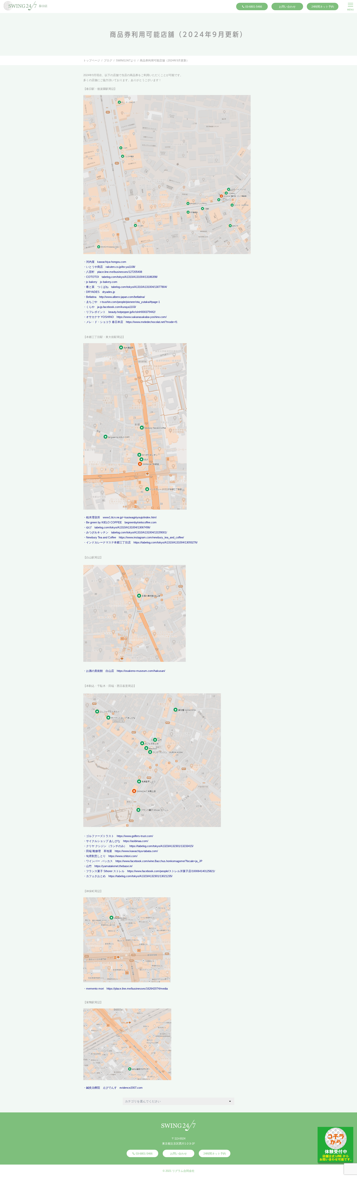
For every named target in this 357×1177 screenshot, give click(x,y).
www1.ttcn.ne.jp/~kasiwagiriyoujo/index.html (129, 517)
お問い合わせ (287, 6)
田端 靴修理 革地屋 (99, 851)
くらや (90, 306)
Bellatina (91, 296)
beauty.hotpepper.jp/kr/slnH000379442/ (131, 311)
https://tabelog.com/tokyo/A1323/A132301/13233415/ (161, 846)
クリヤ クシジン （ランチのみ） (106, 846)
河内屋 (90, 261)
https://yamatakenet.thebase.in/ (113, 866)
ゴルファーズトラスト (100, 836)
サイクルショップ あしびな (103, 841)
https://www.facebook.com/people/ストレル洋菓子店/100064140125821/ (171, 871)
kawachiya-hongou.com (111, 261)
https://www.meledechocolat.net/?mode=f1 (151, 321)
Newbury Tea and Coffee (101, 537)
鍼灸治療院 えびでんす (101, 1087)
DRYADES (92, 291)
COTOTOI (92, 276)
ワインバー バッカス (99, 861)
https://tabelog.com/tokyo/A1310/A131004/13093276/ (165, 542)
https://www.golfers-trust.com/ (135, 836)
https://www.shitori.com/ (122, 856)
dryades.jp (108, 291)
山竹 (89, 866)
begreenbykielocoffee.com (141, 522)
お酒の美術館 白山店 (100, 670)
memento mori (95, 988)
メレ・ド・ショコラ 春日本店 (104, 321)
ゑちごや (91, 301)
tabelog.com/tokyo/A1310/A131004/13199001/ (139, 532)
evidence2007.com (131, 1087)
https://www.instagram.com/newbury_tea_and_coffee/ (151, 537)
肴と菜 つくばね (97, 286)
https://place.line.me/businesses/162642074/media (137, 988)
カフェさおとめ (96, 876)
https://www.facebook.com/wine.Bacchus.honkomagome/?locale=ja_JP (158, 861)
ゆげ (89, 527)
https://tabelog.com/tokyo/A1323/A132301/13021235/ (140, 876)
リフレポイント (96, 311)
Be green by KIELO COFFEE (104, 522)
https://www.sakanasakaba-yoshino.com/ (142, 316)
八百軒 (90, 271)
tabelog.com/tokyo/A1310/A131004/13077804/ (139, 286)
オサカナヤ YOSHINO (100, 316)
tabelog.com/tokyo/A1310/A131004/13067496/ (122, 527)
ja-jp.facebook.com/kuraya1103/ (116, 306)
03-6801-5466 (253, 6)
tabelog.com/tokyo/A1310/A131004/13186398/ (129, 276)
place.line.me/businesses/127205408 (119, 271)
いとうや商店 (94, 266)
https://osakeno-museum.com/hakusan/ (141, 670)
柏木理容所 (93, 517)
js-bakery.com (108, 281)
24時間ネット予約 (322, 6)
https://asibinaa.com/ (135, 841)
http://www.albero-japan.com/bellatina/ (122, 296)
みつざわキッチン (97, 532)
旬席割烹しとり (96, 856)
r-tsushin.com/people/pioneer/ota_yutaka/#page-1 (130, 301)
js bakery (91, 281)
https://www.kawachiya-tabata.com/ (136, 851)
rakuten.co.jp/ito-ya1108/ (120, 266)
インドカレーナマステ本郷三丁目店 (108, 542)
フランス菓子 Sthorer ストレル (105, 871)
